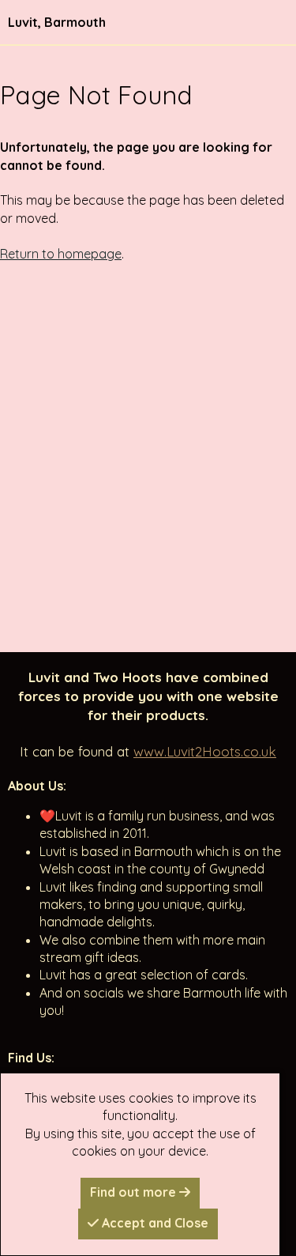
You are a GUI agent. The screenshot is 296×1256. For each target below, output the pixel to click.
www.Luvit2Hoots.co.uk (204, 751)
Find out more (134, 1192)
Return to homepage (61, 254)
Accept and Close (153, 1223)
